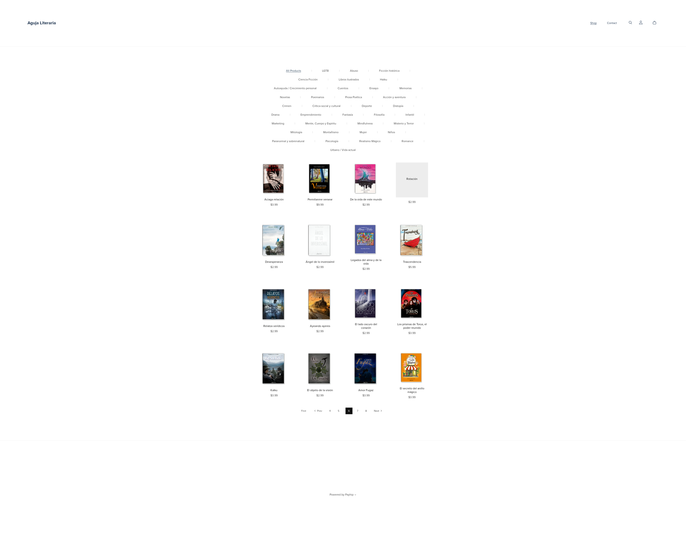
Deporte (367, 106)
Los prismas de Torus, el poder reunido (412, 326)
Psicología (331, 141)
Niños (391, 132)
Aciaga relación (274, 199)
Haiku (383, 79)
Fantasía (347, 115)
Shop (593, 23)
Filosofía (379, 115)
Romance (407, 141)
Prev (319, 410)
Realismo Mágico (370, 141)
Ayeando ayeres (320, 326)
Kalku (273, 390)
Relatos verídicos (274, 326)
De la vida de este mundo (366, 199)
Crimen (286, 106)
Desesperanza (274, 262)
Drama (275, 115)
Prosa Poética (353, 97)
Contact (612, 23)
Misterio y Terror (404, 123)
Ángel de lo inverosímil (320, 262)
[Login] (641, 22)
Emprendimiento (310, 115)
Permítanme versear (320, 199)
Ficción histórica (389, 71)
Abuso (354, 71)
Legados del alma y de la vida (366, 261)
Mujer (363, 132)
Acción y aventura (394, 97)
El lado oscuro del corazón (366, 326)
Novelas (285, 97)
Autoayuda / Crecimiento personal (295, 88)
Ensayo (373, 88)
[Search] (630, 22)
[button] (355, 495)
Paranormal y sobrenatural (288, 141)
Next (377, 410)
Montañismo (331, 132)
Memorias (405, 88)
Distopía (398, 106)
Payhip (349, 494)
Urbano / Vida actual (343, 150)
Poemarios (317, 97)
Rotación (411, 179)
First (303, 410)
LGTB (325, 71)
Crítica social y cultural (326, 106)
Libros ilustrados (349, 79)
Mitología (296, 132)
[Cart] (656, 22)
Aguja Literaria (42, 23)
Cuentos (343, 88)
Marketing (278, 123)
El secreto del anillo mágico (412, 390)
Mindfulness (365, 123)
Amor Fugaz (366, 390)
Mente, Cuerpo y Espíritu (320, 123)
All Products (293, 71)
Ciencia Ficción (308, 79)
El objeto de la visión (320, 390)
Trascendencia (412, 262)
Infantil (410, 115)
